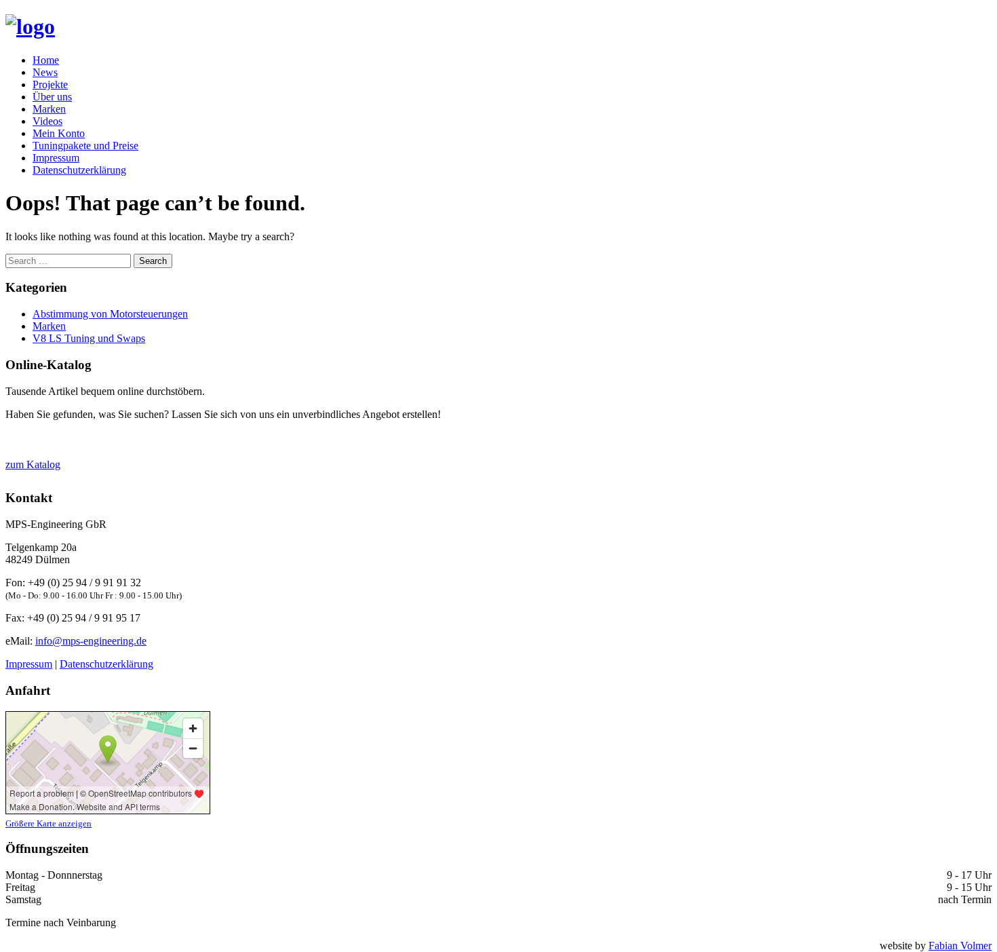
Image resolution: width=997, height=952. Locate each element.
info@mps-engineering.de (90, 641)
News (45, 72)
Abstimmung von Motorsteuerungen (110, 314)
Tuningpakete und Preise (85, 145)
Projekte (50, 84)
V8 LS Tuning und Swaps (89, 338)
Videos (47, 121)
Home (46, 60)
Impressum (56, 158)
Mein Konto (59, 133)
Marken (49, 109)
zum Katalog (32, 464)
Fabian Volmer (960, 945)
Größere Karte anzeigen (48, 823)
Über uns (52, 96)
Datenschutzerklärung (79, 170)
